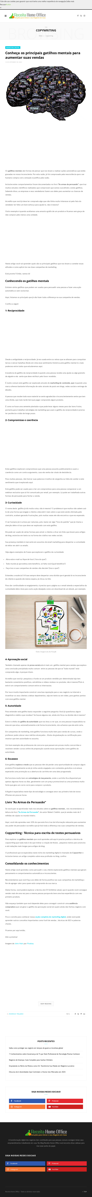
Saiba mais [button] (70, 1)
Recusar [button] (3, 4)
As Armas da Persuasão (28, 812)
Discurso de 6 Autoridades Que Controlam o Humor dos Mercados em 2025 (37, 1072)
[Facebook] (75, 1014)
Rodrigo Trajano (16, 1014)
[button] (0, 8)
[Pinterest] (81, 1014)
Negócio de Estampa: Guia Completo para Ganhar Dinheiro (31, 1060)
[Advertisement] (46, 146)
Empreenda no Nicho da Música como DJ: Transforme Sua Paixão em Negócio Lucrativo (41, 1066)
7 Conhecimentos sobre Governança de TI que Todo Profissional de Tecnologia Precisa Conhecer (44, 1054)
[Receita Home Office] (27, 16)
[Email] (84, 1014)
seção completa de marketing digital (50, 917)
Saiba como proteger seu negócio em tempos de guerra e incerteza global (36, 1048)
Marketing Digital (13, 47)
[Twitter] (78, 1014)
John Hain (19, 944)
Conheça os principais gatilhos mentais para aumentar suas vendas (42, 55)
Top (85, 1192)
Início (40, 36)
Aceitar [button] (8, 4)
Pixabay (30, 944)
